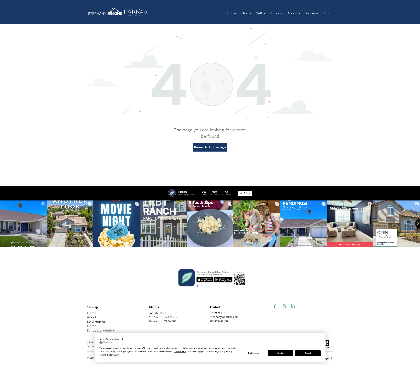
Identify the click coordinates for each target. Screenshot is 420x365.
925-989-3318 (218, 313)
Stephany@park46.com (224, 317)
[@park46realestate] (172, 193)
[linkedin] (293, 306)
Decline (280, 353)
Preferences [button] (112, 355)
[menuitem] (232, 13)
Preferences (253, 353)
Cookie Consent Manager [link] (110, 339)
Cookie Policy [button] (180, 351)
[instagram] (284, 306)
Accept (308, 353)
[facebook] (275, 306)
